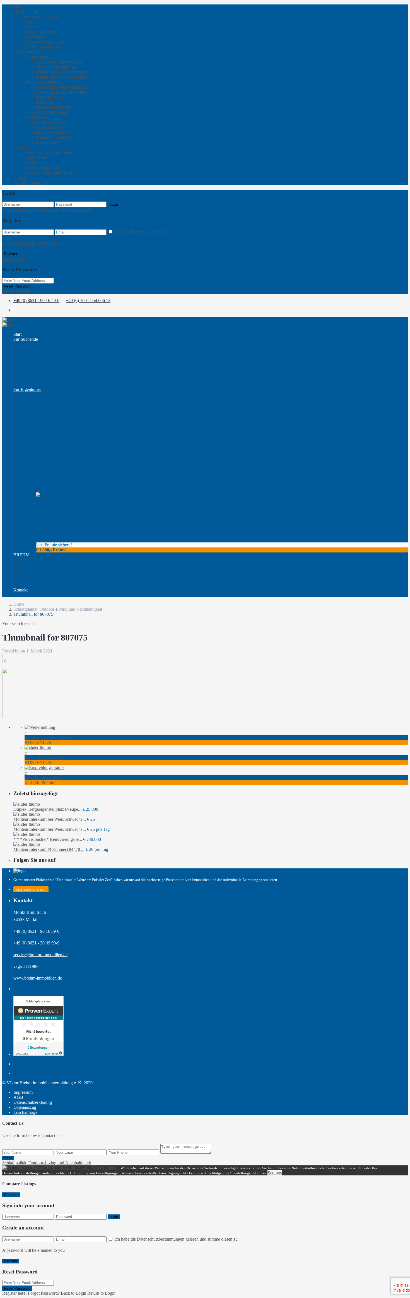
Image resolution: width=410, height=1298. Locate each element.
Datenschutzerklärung (32, 1102)
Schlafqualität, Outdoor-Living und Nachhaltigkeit (57, 609)
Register (10, 254)
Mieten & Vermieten (53, 137)
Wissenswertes (37, 117)
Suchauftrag (35, 372)
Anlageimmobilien (41, 32)
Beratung (44, 452)
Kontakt (20, 177)
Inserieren (44, 102)
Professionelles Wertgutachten (62, 77)
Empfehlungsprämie (42, 47)
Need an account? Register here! (30, 209)
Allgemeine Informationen (59, 62)
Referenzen (35, 162)
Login (113, 204)
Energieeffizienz (50, 127)
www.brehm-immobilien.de (37, 978)
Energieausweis (49, 97)
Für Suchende (25, 11)
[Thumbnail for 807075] (44, 716)
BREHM (21, 147)
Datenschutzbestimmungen (160, 1239)
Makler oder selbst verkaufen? (62, 87)
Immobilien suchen (41, 16)
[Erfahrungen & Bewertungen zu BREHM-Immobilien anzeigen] (38, 1054)
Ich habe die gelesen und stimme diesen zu (176, 1239)
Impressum (23, 1092)
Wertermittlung (38, 57)
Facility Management (54, 132)
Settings (275, 1172)
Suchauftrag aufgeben (44, 757)
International (36, 37)
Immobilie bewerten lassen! (49, 737)
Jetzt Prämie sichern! (54, 544)
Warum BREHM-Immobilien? (62, 92)
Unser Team (35, 157)
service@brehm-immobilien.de (40, 954)
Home (18, 604)
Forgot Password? (76, 209)
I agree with (142, 232)
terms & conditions (153, 232)
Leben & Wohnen (51, 122)
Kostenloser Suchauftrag (46, 42)
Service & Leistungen (44, 82)
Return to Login (16, 291)
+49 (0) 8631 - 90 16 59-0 (36, 300)
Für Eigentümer (27, 52)
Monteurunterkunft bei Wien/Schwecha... (49, 819)
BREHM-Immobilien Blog (48, 172)
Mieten (31, 27)
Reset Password (17, 286)
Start (17, 6)
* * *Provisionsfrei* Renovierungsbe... (47, 839)
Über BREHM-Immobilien (48, 152)
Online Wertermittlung (55, 67)
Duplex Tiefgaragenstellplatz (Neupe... (47, 809)
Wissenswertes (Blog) (44, 464)
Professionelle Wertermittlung (62, 72)
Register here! (14, 1293)
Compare (11, 1195)
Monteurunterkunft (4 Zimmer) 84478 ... (49, 849)
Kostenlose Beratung (54, 107)
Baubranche (46, 142)
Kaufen (31, 22)
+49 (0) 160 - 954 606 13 (88, 300)
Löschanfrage (25, 1112)
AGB (18, 1097)
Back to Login (15, 258)
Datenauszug (24, 1107)
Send (8, 1158)
